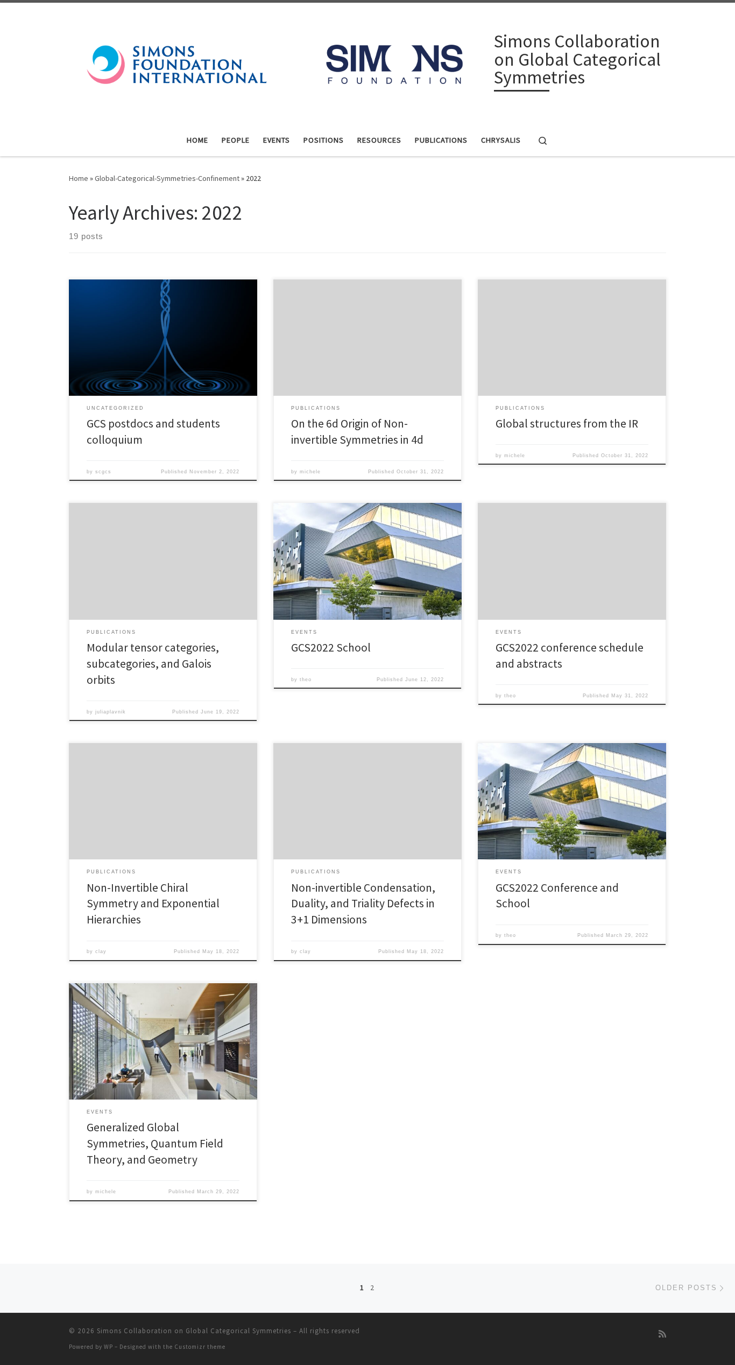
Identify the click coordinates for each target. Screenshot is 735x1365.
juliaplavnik (110, 712)
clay (101, 951)
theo (306, 679)
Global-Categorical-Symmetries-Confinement (167, 178)
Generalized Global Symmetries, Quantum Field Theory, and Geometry (155, 1143)
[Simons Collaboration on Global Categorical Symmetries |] (279, 61)
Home (78, 178)
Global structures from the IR (567, 423)
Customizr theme (199, 1346)
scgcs (103, 471)
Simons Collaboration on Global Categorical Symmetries (194, 1330)
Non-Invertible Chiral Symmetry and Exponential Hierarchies (153, 903)
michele (310, 471)
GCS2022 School (331, 647)
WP (108, 1346)
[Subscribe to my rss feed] (662, 1334)
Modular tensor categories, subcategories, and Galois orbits (153, 663)
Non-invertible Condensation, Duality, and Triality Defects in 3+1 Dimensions (363, 903)
